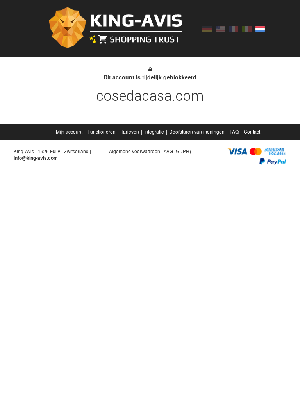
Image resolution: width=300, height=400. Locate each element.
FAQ (234, 131)
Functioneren (102, 131)
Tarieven (130, 131)
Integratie (154, 131)
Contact (252, 131)
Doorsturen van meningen (197, 131)
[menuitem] (70, 132)
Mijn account (69, 131)
